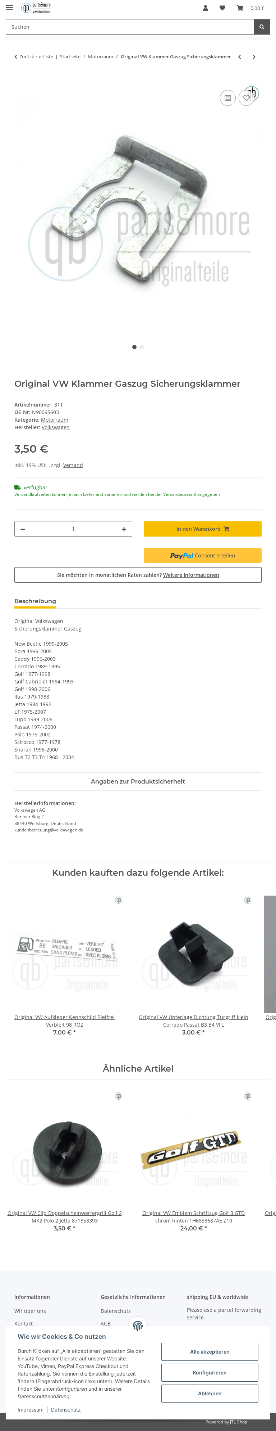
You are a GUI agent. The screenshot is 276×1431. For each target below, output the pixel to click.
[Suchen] (262, 27)
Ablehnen (210, 1393)
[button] (205, 8)
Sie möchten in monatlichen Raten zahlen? (138, 574)
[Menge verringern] (23, 528)
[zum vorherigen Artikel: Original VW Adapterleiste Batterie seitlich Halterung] (239, 56)
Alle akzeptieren (210, 1352)
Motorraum (54, 419)
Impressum (30, 1410)
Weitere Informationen (191, 574)
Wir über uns (30, 1310)
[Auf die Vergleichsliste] (228, 98)
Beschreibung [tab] (35, 601)
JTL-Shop (238, 1422)
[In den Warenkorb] (20, 80)
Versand (73, 465)
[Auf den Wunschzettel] (246, 98)
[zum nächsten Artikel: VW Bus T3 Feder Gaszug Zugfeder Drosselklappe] (254, 56)
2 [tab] (141, 347)
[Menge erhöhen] (124, 528)
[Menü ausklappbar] (9, 4)
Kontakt (23, 1323)
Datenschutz (66, 1410)
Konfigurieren (210, 1372)
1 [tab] (134, 347)
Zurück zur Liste (36, 56)
